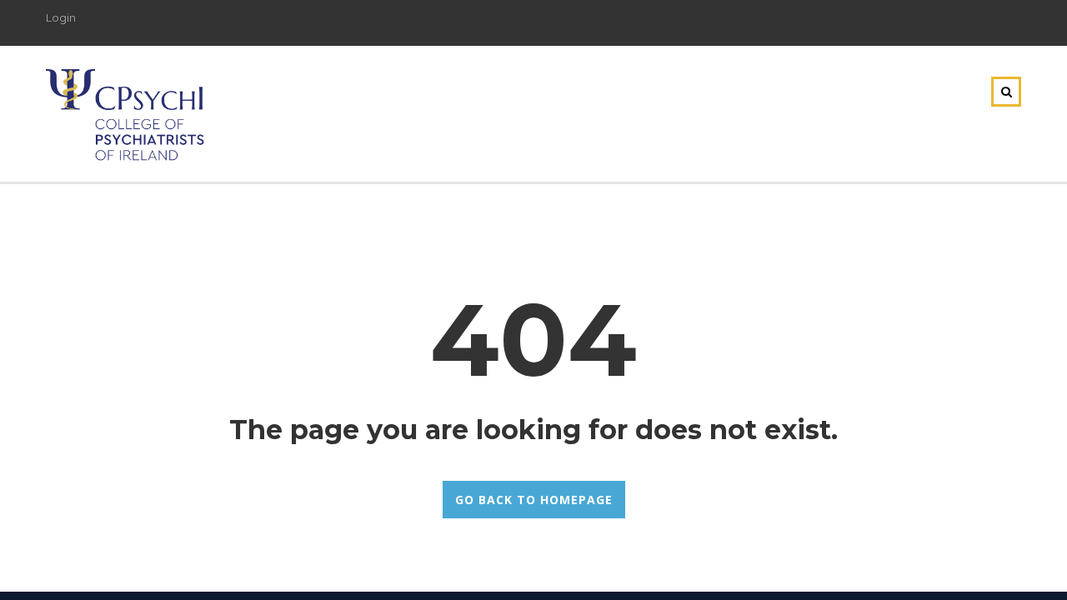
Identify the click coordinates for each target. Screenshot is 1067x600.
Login (61, 17)
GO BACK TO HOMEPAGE (534, 500)
